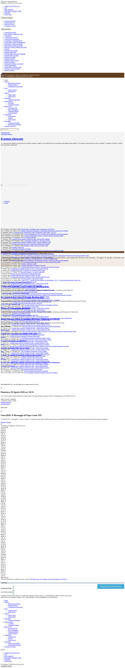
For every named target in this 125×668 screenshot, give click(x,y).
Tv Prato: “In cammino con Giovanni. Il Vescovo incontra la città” (21, 355)
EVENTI (7, 201)
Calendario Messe (13, 111)
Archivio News (12, 90)
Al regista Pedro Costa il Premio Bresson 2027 (22, 297)
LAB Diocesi (12, 116)
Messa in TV (8, 106)
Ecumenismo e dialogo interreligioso (14, 42)
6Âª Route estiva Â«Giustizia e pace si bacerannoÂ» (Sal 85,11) (48, 579)
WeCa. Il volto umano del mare (15, 308)
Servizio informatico (10, 65)
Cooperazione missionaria (11, 39)
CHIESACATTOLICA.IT (12, 6)
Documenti (7, 98)
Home (6, 80)
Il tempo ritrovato (12, 138)
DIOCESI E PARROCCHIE (12, 11)
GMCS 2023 (8, 14)
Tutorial (10, 118)
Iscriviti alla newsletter (14, 124)
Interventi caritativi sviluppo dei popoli (15, 47)
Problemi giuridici (9, 59)
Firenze (3, 337)
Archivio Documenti (14, 100)
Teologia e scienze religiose (12, 69)
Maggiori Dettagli (6, 402)
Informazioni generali (14, 83)
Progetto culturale (9, 62)
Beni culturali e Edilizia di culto (13, 34)
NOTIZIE (7, 13)
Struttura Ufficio (12, 85)
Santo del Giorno (9, 24)
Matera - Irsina (5, 330)
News (6, 88)
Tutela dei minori (9, 70)
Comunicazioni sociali (10, 37)
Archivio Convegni (10, 126)
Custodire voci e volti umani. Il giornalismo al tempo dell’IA (19, 333)
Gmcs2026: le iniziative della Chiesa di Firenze (15, 348)
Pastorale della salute (10, 52)
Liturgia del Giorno (10, 21)
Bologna (3, 359)
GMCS (6, 93)
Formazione (7, 114)
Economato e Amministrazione (13, 41)
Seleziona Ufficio (5, 29)
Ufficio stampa (8, 101)
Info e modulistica (13, 109)
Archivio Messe (12, 113)
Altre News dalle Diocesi (8, 366)
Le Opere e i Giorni (10, 26)
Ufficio (6, 81)
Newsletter (7, 121)
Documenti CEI (12, 108)
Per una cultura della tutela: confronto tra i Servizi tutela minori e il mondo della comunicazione (30, 362)
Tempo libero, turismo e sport (12, 67)
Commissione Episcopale (15, 86)
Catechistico (7, 36)
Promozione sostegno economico (13, 64)
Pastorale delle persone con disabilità (15, 54)
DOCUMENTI (8, 9)
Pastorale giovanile (9, 57)
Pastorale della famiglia (11, 50)
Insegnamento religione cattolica (13, 45)
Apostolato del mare (10, 32)
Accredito (11, 103)
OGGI (6, 203)
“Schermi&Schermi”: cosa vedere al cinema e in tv (25, 286)
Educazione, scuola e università (13, 44)
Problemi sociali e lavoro (11, 60)
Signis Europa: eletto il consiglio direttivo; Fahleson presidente (30, 319)
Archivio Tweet (5, 264)
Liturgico (7, 49)
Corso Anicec (12, 119)
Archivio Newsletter (14, 123)
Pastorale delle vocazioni (11, 55)
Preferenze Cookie (6, 666)
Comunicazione (5, 132)
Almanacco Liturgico (6, 18)
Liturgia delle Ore (9, 22)
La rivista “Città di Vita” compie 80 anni (13, 341)
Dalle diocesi (12, 91)
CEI (5, 8)
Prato (2, 351)
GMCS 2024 (12, 95)
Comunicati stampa (13, 104)
